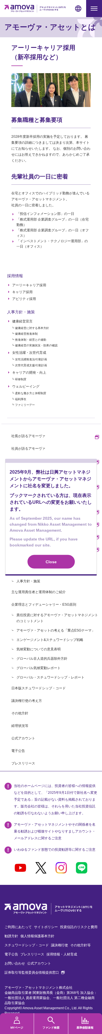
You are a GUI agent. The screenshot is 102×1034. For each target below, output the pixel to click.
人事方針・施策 (21, 312)
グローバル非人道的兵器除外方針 (41, 659)
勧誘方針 (11, 936)
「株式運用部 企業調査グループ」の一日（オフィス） (52, 233)
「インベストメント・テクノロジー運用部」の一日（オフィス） (52, 243)
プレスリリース (23, 763)
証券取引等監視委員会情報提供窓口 (35, 973)
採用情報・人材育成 (61, 954)
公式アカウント (23, 738)
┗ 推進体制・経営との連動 (28, 339)
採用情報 (15, 276)
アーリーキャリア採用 (29, 285)
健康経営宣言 (22, 321)
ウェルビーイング (25, 386)
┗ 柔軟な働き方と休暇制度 (28, 393)
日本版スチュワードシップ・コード (38, 688)
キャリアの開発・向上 (29, 373)
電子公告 (18, 751)
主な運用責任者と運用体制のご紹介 (38, 592)
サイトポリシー (46, 927)
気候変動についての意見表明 (38, 649)
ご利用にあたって (18, 927)
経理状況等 (19, 726)
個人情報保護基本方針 (37, 936)
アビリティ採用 (24, 299)
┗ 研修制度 (18, 379)
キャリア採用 (22, 292)
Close (51, 561)
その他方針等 (80, 945)
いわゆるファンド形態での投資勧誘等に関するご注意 (54, 850)
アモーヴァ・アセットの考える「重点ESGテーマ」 (55, 630)
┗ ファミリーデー (23, 404)
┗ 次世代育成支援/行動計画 (29, 365)
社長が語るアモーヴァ (28, 436)
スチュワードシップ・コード (27, 945)
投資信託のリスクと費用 (78, 927)
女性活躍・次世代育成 (29, 353)
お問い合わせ (15, 963)
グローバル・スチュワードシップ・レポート (50, 677)
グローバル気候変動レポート (38, 668)
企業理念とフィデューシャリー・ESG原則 (43, 605)
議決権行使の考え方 (26, 701)
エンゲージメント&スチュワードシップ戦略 (49, 640)
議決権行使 (59, 945)
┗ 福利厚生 (18, 399)
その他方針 (19, 713)
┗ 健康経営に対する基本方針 (30, 328)
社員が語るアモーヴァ (28, 449)
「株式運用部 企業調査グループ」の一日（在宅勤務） (52, 222)
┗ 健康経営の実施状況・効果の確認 (34, 345)
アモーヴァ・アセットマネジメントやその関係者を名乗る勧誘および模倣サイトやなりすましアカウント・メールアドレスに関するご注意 (54, 831)
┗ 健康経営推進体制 (24, 333)
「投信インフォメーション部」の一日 (45, 214)
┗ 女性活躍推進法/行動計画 (29, 359)
